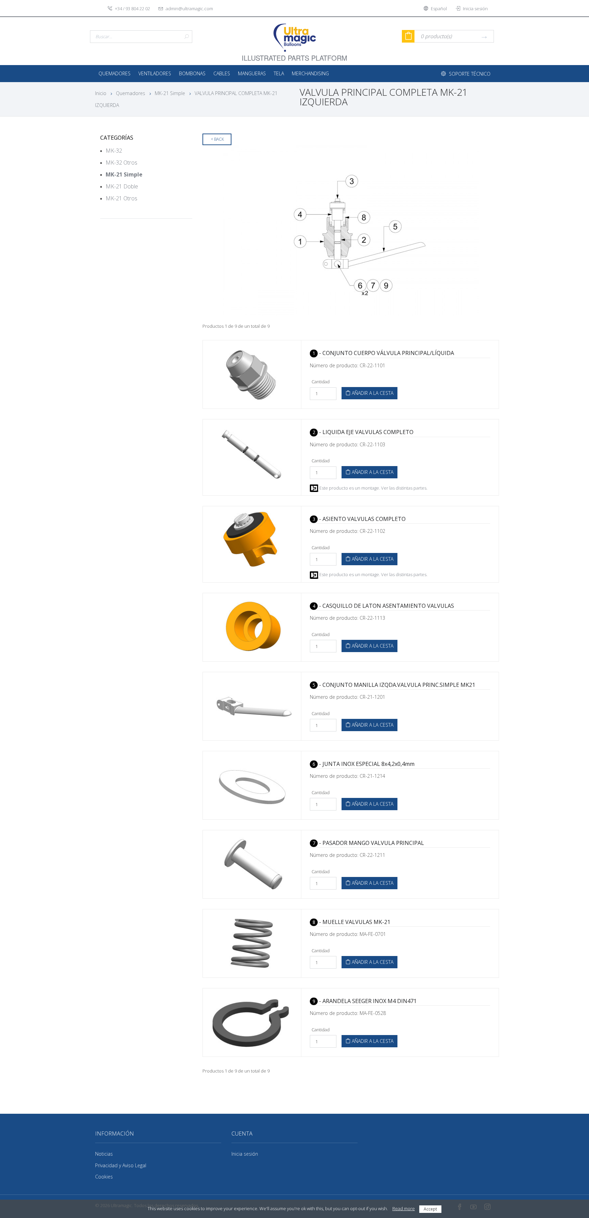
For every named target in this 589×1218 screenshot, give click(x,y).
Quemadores (115, 73)
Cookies (104, 1176)
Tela (279, 73)
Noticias (104, 1154)
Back (219, 139)
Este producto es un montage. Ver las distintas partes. (372, 488)
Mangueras (252, 73)
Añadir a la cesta (371, 393)
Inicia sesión (244, 1154)
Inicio (100, 93)
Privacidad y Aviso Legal (120, 1165)
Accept (430, 1209)
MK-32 (114, 150)
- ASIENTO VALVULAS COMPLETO (359, 519)
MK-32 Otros (121, 162)
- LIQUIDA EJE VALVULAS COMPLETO (363, 432)
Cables (221, 73)
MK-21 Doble (122, 186)
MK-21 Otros (121, 198)
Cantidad (321, 382)
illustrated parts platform (294, 54)
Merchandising (310, 73)
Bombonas (192, 73)
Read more (403, 1208)
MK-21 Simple (170, 93)
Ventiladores (154, 73)
